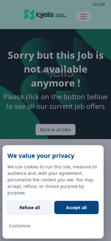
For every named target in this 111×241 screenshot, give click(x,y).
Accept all (76, 207)
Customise (20, 226)
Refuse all (29, 207)
